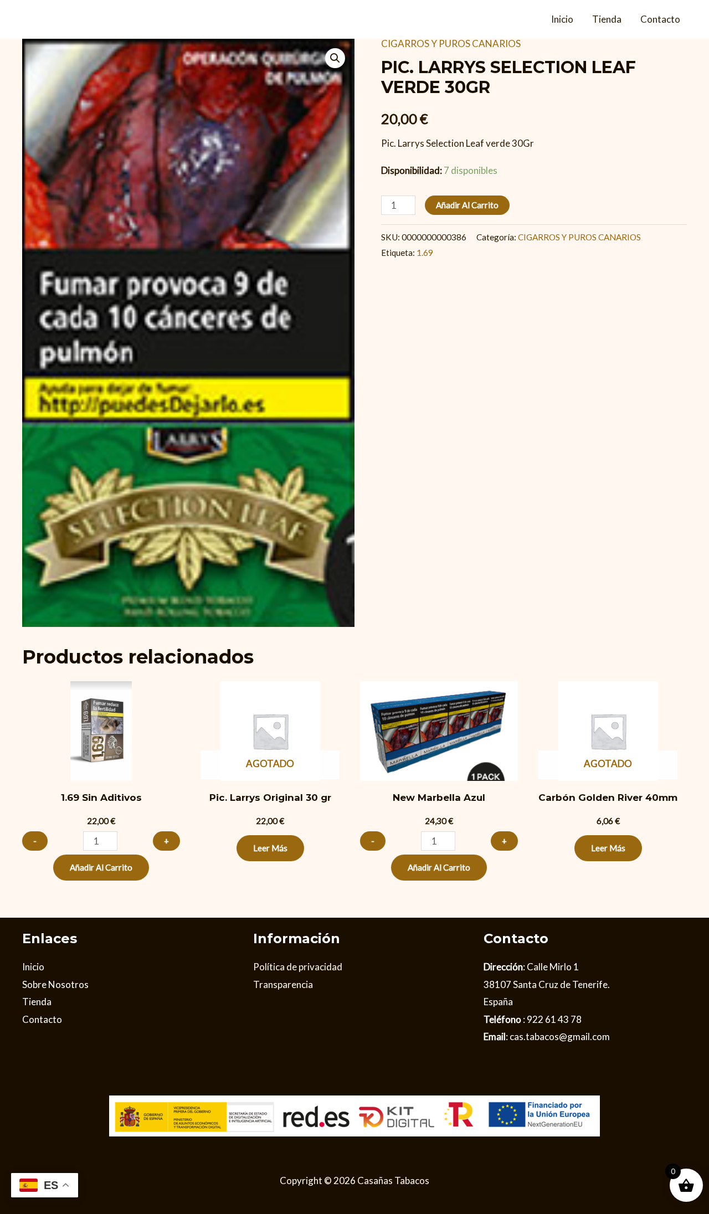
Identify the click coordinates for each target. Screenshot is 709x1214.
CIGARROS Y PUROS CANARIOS (451, 43)
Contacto (660, 19)
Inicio (562, 19)
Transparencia (283, 984)
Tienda (606, 19)
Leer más (270, 848)
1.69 (425, 253)
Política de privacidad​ (297, 967)
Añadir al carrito (467, 205)
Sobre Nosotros (55, 984)
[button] (335, 58)
